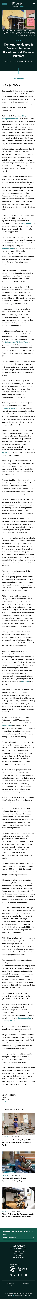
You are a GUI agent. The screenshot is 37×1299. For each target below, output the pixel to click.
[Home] (18, 3)
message (25, 681)
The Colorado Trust (21, 6)
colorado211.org (8, 1021)
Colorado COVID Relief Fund (16, 342)
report (4, 452)
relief (15, 309)
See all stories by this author (11, 1102)
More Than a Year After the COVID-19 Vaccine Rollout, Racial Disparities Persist (17, 1142)
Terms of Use (10, 1285)
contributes (26, 223)
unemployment (8, 248)
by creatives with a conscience (22, 1295)
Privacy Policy (26, 1283)
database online (24, 1018)
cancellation (7, 726)
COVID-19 (18, 40)
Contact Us (10, 1283)
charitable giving (8, 408)
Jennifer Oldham (18, 61)
